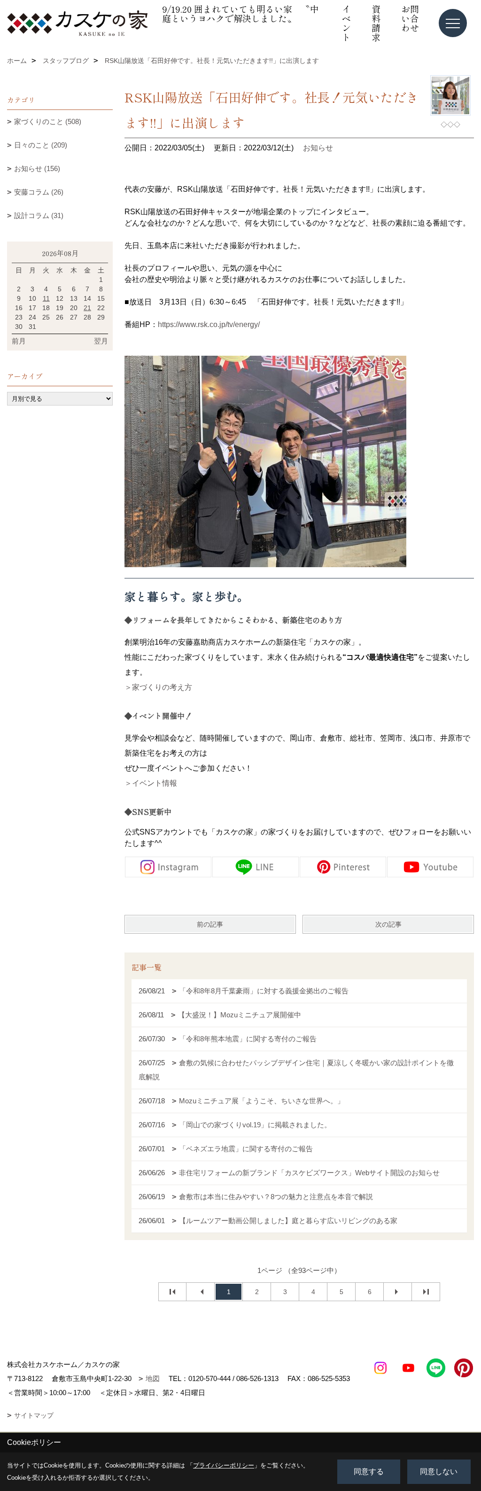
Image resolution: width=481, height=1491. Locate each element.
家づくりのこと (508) (47, 121)
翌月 (101, 341)
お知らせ (318, 148)
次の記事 (388, 924)
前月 (19, 341)
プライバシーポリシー (223, 1465)
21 (87, 308)
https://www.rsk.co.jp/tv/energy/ (209, 324)
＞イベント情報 (150, 783)
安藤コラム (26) (38, 192)
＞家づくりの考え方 (158, 687)
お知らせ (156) (37, 168)
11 (46, 298)
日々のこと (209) (40, 145)
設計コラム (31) (38, 215)
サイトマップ (34, 1415)
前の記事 (210, 924)
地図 (153, 1378)
